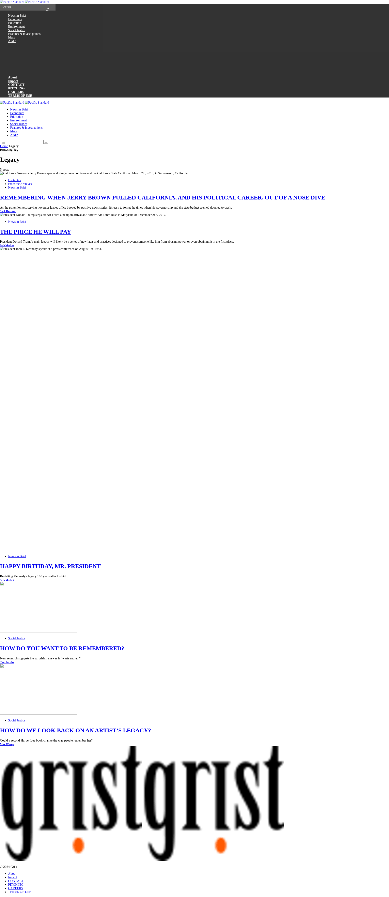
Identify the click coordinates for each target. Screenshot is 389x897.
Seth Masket (7, 245)
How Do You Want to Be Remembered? (62, 648)
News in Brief (17, 15)
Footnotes (14, 180)
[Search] (47, 7)
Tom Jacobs (7, 662)
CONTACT (16, 84)
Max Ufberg (7, 744)
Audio (12, 41)
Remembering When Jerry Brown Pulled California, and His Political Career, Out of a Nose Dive (162, 197)
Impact (13, 81)
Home (4, 146)
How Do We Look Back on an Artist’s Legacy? (75, 730)
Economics (15, 19)
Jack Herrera (8, 211)
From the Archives (20, 183)
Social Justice (16, 30)
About (12, 77)
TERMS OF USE (20, 95)
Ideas (11, 37)
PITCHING (16, 88)
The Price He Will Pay (35, 231)
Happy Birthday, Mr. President (50, 566)
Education (14, 23)
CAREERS (16, 92)
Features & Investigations (24, 33)
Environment (16, 26)
